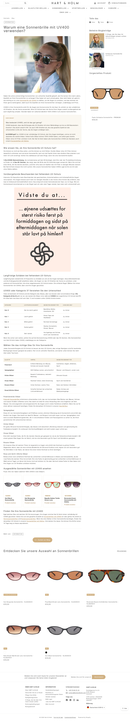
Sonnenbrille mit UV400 (28, 100)
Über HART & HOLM (31, 690)
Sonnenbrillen (59, 8)
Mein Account (50, 704)
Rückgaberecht (30, 706)
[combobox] (16, 3)
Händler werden (51, 696)
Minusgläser (97, 8)
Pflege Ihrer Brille (30, 695)
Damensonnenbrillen (28, 519)
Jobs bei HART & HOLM (53, 701)
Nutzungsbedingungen (32, 704)
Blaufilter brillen (37, 8)
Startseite (6, 18)
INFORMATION (9, 22)
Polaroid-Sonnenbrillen (12, 399)
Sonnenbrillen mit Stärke (20, 141)
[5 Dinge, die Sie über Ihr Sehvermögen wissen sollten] (96, 40)
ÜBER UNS (64, 12)
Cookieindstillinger (70, 717)
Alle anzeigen (121, 551)
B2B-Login (49, 699)
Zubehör (112, 8)
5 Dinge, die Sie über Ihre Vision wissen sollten (33, 700)
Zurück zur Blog (44, 540)
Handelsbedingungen (52, 690)
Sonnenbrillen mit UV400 (53, 516)
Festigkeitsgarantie (31, 697)
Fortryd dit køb (58, 717)
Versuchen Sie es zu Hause (33, 692)
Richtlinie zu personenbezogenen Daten (54, 693)
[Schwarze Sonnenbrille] (96, 60)
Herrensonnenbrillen (11, 519)
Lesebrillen (17, 8)
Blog (13, 18)
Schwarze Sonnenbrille (114, 54)
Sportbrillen (79, 8)
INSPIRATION (96, 68)
